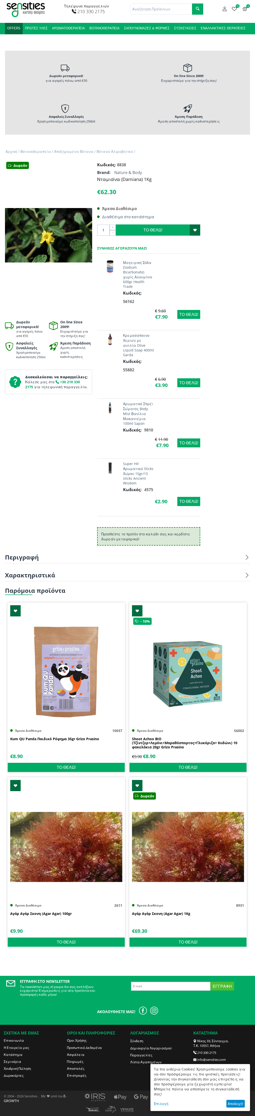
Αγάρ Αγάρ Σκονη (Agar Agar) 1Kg (161, 914)
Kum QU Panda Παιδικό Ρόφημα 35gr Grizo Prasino (54, 739)
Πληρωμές (75, 1061)
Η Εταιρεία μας (16, 1047)
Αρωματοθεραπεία (68, 28)
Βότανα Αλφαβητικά (115, 151)
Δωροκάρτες (14, 1075)
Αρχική (11, 151)
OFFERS (13, 28)
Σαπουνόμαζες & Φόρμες (147, 28)
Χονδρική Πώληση (17, 1068)
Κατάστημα (13, 1054)
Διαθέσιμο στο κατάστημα (128, 216)
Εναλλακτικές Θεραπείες (223, 28)
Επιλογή (161, 1103)
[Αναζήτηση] (197, 9)
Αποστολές (75, 1068)
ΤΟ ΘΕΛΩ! (152, 230)
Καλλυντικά (17, 40)
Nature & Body (128, 172)
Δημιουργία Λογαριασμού (151, 1048)
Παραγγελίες (141, 1055)
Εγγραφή (222, 986)
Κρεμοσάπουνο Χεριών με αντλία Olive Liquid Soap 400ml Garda (138, 345)
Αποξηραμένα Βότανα (73, 151)
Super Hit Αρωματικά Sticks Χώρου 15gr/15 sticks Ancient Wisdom (138, 473)
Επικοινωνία (14, 1040)
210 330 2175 (206, 1052)
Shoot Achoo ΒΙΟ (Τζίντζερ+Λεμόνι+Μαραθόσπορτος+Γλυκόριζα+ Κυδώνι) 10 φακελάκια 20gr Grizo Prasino (184, 743)
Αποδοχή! (235, 1103)
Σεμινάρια (12, 1061)
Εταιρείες (40, 40)
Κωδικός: (106, 165)
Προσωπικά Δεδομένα (84, 1047)
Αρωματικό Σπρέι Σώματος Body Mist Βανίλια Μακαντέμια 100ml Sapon (138, 413)
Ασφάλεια (75, 1054)
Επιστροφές (76, 1075)
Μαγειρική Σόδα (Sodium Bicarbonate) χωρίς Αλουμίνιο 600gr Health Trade (137, 274)
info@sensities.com (211, 1059)
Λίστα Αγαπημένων (145, 1062)
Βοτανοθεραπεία (104, 28)
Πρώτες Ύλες (36, 28)
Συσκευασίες (185, 28)
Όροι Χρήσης (77, 1040)
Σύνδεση (136, 1041)
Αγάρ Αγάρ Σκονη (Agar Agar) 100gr (41, 914)
